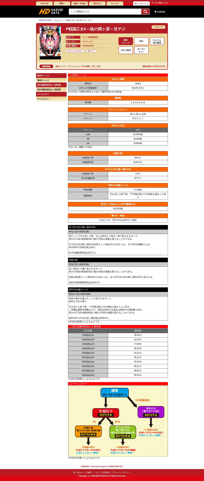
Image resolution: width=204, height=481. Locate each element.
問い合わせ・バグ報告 (82, 472)
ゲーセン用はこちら (160, 3)
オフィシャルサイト (75, 51)
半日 (93, 66)
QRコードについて (141, 3)
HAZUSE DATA (45, 20)
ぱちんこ (58, 20)
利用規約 (105, 472)
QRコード (91, 51)
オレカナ (115, 3)
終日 (99, 66)
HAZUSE (44, 3)
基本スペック (61, 66)
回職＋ (62, 3)
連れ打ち (97, 3)
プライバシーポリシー (121, 472)
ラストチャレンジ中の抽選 (79, 66)
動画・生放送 (79, 3)
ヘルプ (97, 472)
